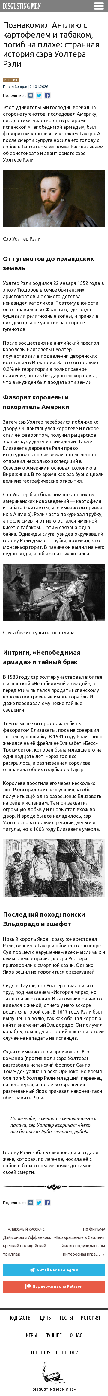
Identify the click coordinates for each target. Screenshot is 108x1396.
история (10, 80)
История (90, 1318)
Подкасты (20, 1318)
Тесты (66, 1318)
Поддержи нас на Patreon (57, 1286)
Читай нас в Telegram (57, 1270)
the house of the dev (54, 1352)
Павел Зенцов (15, 87)
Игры (31, 1335)
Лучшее (53, 1335)
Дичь (45, 1318)
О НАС (76, 1335)
